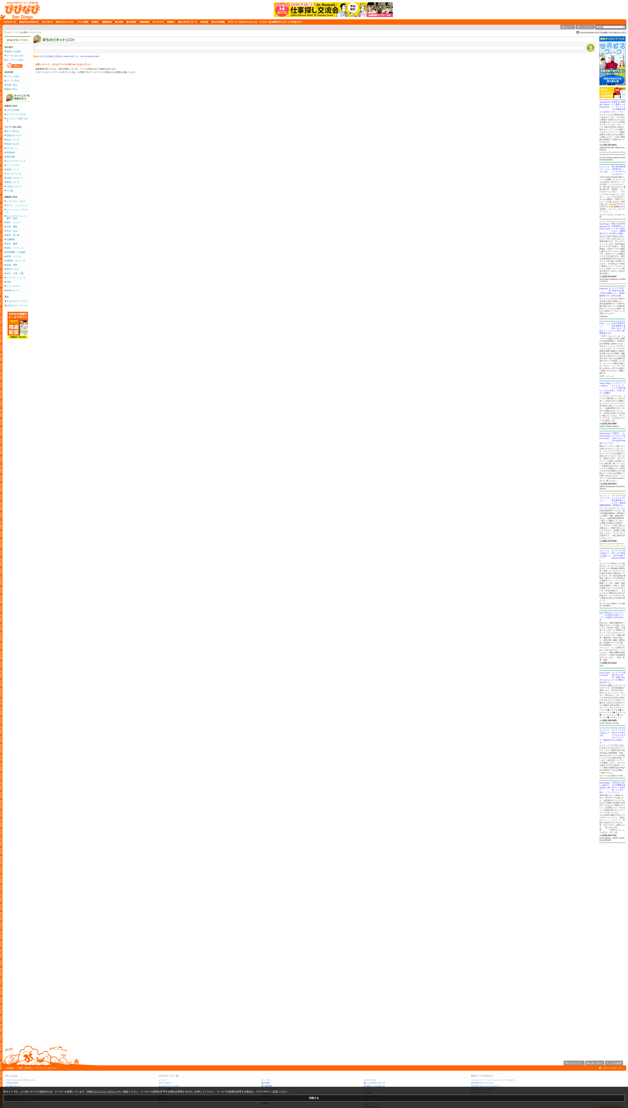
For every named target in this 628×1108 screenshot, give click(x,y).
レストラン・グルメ (16, 201)
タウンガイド (165, 1083)
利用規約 (10, 1068)
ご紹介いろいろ (14, 186)
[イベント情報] (81, 22)
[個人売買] (118, 22)
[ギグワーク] (231, 22)
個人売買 (265, 1083)
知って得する (13, 131)
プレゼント (12, 148)
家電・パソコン (14, 256)
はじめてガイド (13, 1086)
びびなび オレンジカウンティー (486, 1086)
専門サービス (13, 269)
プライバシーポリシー (45, 1068)
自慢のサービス (14, 135)
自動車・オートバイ (16, 261)
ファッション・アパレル (17, 211)
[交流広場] (203, 22)
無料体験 (11, 157)
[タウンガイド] (46, 22)
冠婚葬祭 (11, 239)
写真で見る (12, 85)
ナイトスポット (14, 286)
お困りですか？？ (15, 178)
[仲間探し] (170, 22)
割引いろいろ (13, 140)
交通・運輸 (12, 227)
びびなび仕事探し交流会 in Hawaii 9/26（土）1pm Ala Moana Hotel (66, 56)
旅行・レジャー (14, 222)
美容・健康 (12, 244)
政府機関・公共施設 (16, 252)
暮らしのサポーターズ (374, 1083)
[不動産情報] (143, 22)
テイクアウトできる (16, 114)
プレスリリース (14, 174)
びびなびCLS (12, 1083)
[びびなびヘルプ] (263, 22)
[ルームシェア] (157, 22)
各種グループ (13, 290)
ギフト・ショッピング (17, 205)
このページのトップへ (612, 1068)
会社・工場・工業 (15, 273)
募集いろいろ (13, 182)
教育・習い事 (13, 235)
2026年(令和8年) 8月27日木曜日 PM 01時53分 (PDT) (603, 33)
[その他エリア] (295, 22)
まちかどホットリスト (17, 40)
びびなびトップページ (17, 305)
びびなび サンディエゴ (482, 1083)
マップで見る (13, 81)
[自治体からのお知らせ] (27, 22)
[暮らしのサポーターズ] (186, 22)
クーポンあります (15, 56)
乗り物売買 (266, 1086)
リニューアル (13, 165)
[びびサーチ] (10, 22)
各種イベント (13, 169)
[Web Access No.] (248, 22)
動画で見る (12, 89)
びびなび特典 (13, 110)
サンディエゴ (36, 32)
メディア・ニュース (16, 278)
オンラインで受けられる (17, 120)
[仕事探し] (94, 22)
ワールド (8, 32)
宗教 (9, 282)
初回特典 (11, 152)
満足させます (13, 144)
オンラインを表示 (15, 60)
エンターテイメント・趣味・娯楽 (17, 217)
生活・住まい (13, 231)
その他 (10, 191)
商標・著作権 (24, 1068)
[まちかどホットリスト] (64, 22)
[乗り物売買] (130, 22)
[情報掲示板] (106, 22)
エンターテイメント (16, 161)
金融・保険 (12, 265)
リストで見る (13, 76)
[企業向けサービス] (278, 22)
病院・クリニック (15, 248)
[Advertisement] (18, 391)
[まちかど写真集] (217, 22)
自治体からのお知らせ (374, 1086)
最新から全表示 (14, 51)
